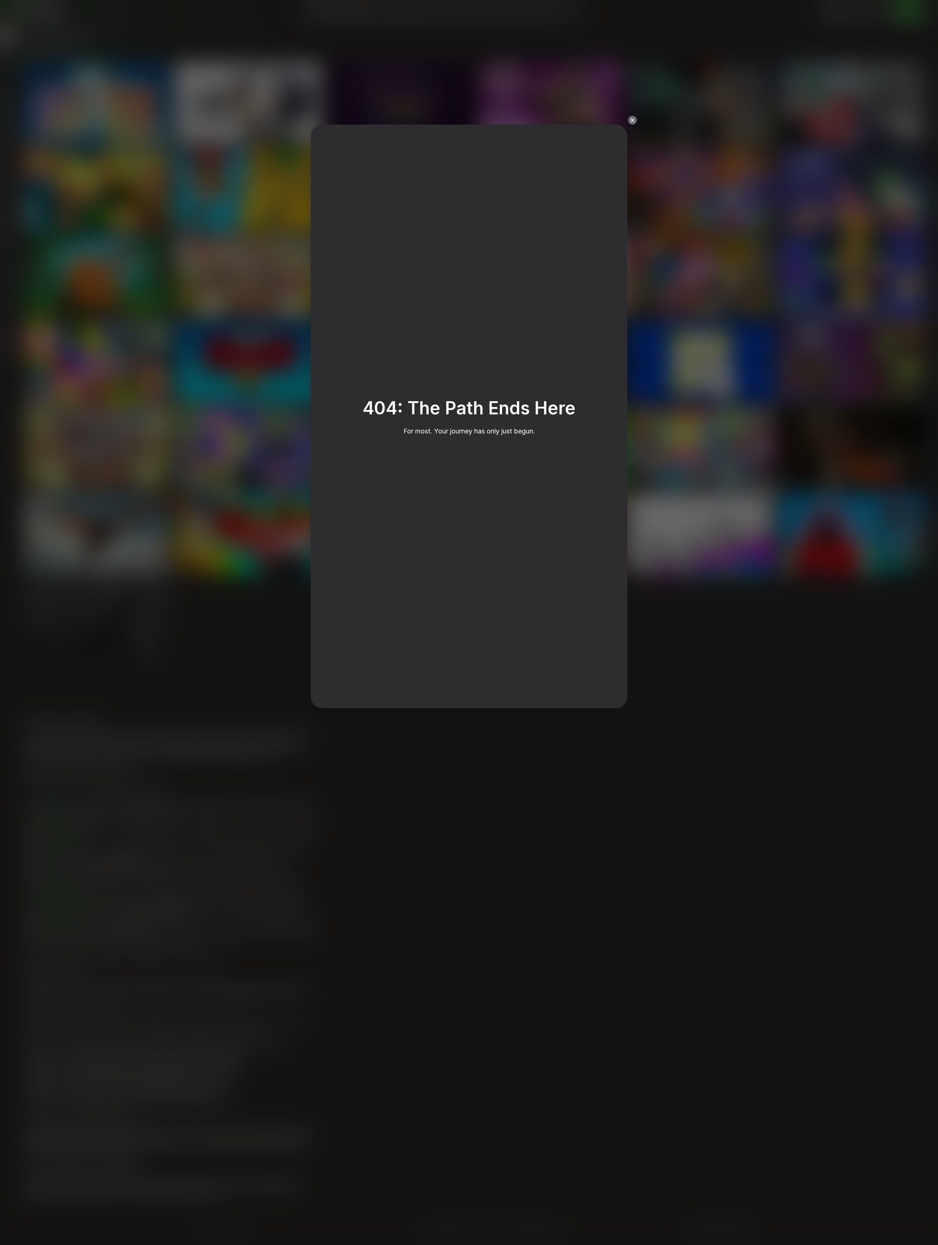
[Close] (632, 120)
